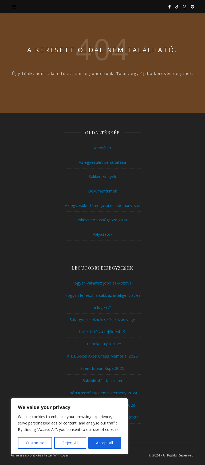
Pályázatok (102, 234)
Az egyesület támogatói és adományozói (102, 205)
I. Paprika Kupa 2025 (102, 343)
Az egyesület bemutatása (102, 162)
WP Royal (61, 455)
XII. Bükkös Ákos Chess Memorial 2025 (102, 356)
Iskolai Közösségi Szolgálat (102, 219)
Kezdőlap (102, 147)
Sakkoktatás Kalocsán (102, 380)
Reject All (70, 442)
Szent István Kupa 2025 (102, 368)
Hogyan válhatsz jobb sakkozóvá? (102, 283)
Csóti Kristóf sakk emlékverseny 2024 (102, 392)
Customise (35, 442)
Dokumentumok (102, 191)
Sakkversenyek (102, 176)
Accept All (104, 442)
